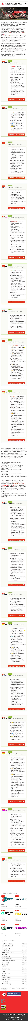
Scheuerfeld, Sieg (14, 973)
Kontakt (8, 1019)
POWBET (15, 346)
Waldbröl (14, 967)
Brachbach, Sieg (14, 969)
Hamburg (3, 485)
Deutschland (12, 36)
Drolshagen (14, 981)
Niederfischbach (14, 950)
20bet (4, 34)
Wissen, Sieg (14, 975)
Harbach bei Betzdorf (14, 946)
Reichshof (14, 954)
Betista (15, 113)
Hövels (14, 971)
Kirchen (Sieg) (14, 962)
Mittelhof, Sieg (14, 965)
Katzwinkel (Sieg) (14, 956)
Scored (13, 148)
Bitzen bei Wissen (14, 977)
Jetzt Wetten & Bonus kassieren (16, 99)
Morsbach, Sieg (14, 948)
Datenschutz (13, 1019)
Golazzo (13, 66)
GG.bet (23, 32)
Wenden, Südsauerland (14, 952)
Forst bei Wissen (14, 979)
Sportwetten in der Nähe (6, 988)
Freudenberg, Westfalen (14, 944)
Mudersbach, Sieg (14, 984)
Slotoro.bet (14, 221)
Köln (13, 485)
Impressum (19, 1019)
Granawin (13, 271)
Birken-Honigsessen (14, 958)
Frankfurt (15, 483)
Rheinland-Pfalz (22, 988)
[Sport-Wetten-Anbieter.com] (11, 4)
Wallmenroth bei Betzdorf (14, 960)
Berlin (8, 485)
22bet (9, 32)
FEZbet (13, 396)
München (21, 483)
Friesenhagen (19, 63)
